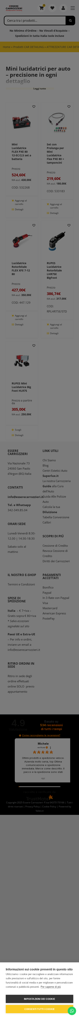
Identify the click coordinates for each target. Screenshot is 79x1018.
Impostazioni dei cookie (39, 999)
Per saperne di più (51, 986)
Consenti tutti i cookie (39, 1009)
